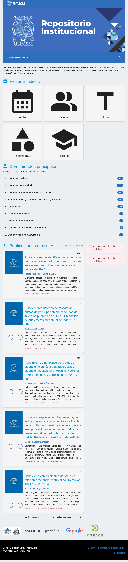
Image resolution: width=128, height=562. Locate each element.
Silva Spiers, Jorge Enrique (37, 488)
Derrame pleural (48, 403)
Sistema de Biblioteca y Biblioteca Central (106, 548)
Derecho (43, 348)
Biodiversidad (45, 294)
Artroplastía (41, 461)
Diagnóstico (60, 403)
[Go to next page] (80, 516)
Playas (27, 294)
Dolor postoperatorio (54, 461)
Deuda (35, 348)
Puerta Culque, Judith (34, 328)
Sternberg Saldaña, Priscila (37, 442)
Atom (70, 245)
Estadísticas (119, 553)
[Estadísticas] (119, 4)
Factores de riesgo (56, 508)
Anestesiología (30, 461)
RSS (81, 245)
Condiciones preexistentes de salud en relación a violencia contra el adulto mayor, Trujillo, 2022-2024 (53, 480)
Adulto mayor (29, 508)
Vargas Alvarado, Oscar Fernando (40, 383)
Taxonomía (35, 294)
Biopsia (37, 403)
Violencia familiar (42, 508)
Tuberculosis (29, 403)
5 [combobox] (43, 517)
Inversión (28, 348)
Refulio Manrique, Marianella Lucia (40, 274)
